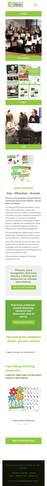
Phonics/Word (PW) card (23, 420)
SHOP (23, 147)
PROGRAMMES (23, 58)
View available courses (23, 322)
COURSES (23, 14)
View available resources (23, 287)
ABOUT (23, 102)
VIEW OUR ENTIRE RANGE (23, 441)
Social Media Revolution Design (27, 481)
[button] (33, 435)
